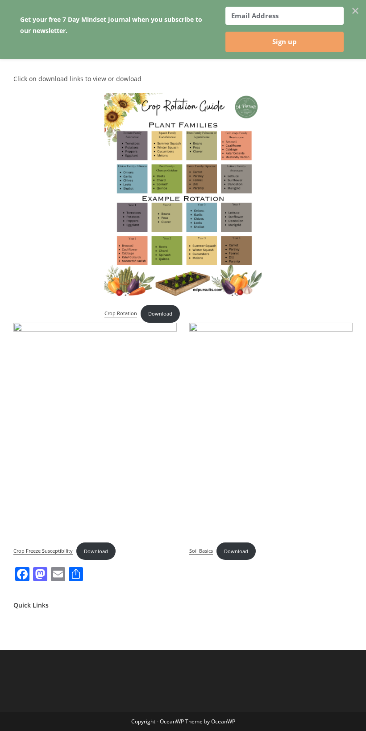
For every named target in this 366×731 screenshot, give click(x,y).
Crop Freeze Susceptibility (43, 551)
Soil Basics (201, 551)
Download (160, 313)
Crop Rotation (120, 313)
